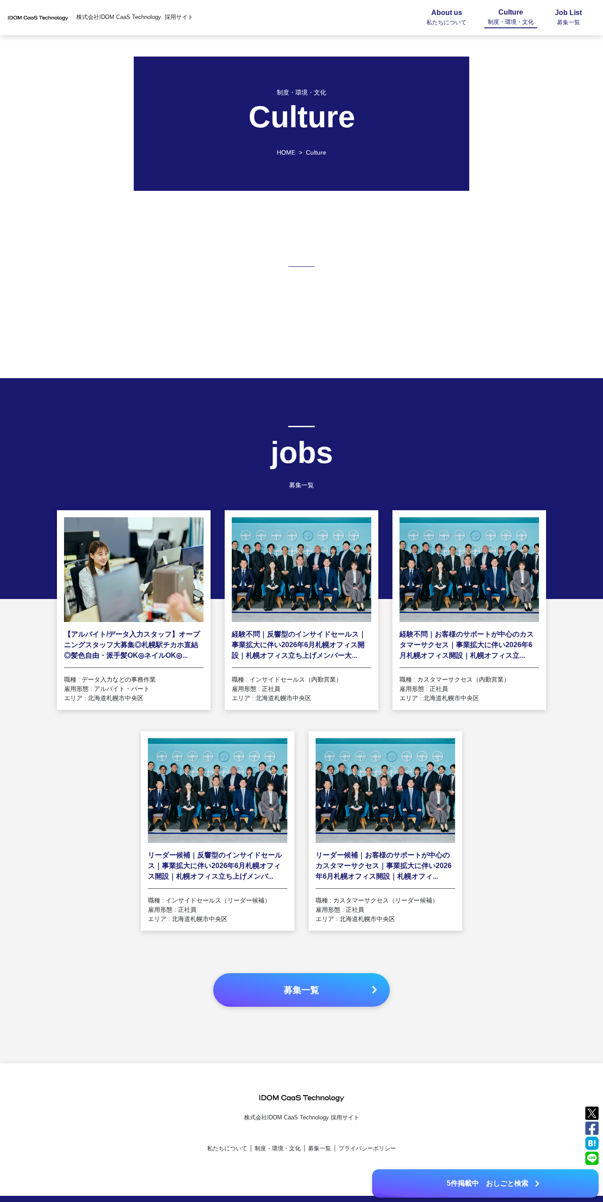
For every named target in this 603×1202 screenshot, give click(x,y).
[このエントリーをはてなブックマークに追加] (592, 1142)
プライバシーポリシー (367, 1148)
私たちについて (227, 1148)
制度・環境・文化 (278, 1148)
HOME (286, 152)
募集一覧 (319, 1148)
